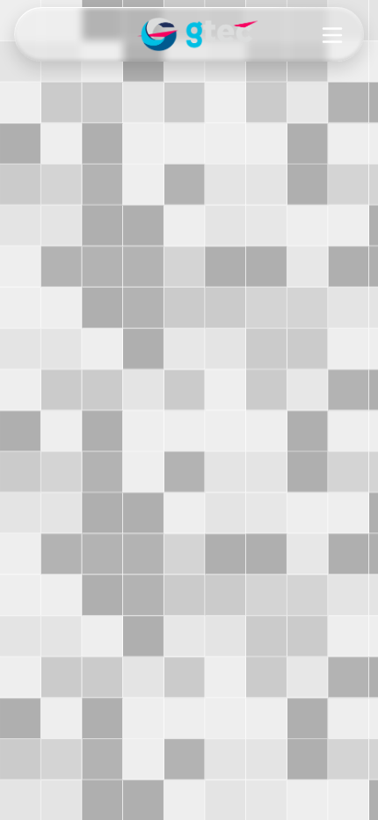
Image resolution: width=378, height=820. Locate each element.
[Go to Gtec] (189, 34)
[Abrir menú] (332, 35)
